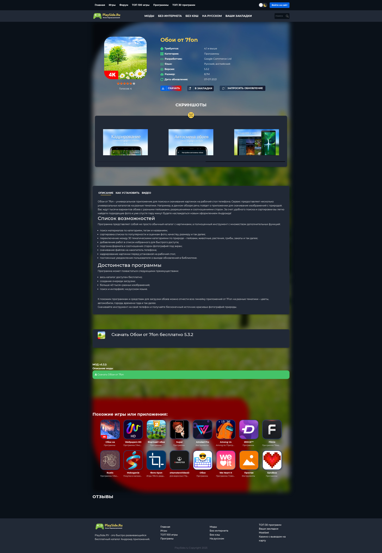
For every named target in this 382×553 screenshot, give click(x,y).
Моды (213, 526)
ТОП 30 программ (183, 5)
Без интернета (219, 530)
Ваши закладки (268, 528)
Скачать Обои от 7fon (110, 374)
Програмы (167, 538)
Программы (161, 5)
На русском (217, 538)
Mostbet (264, 532)
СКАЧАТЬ (174, 88)
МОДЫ (149, 16)
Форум (123, 5)
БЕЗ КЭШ (191, 16)
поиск (279, 15)
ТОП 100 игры (141, 5)
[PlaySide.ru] (107, 16)
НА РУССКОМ (212, 16)
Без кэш (215, 534)
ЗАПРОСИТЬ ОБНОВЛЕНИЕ (245, 88)
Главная (100, 5)
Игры (112, 5)
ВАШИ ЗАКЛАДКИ (238, 16)
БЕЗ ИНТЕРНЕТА (170, 16)
